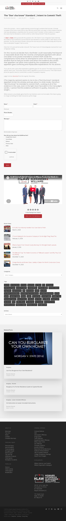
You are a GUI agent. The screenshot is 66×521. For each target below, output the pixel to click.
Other (7, 145)
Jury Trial (57, 293)
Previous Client (9, 143)
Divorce (7, 467)
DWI (24, 290)
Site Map (19, 516)
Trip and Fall (8, 454)
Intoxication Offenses (40, 435)
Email (35, 104)
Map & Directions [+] (40, 490)
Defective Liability (42, 288)
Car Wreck (38, 285)
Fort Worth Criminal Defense (12, 293)
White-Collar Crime (39, 442)
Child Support (9, 471)
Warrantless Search (9, 304)
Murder (29, 296)
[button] (61, 8)
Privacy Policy (25, 516)
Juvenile (6, 296)
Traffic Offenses (21, 302)
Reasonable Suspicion (10, 299)
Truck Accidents (9, 449)
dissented (15, 76)
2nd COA (7, 285)
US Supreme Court (49, 302)
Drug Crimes (8, 290)
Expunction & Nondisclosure (42, 449)
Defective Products (10, 456)
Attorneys (8, 431)
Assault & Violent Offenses (42, 440)
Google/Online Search (11, 137)
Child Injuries (49, 285)
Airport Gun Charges (40, 456)
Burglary (32, 18)
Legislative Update (14, 296)
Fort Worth (43, 290)
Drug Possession (17, 290)
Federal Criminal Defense (41, 451)
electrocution (30, 290)
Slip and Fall (8, 302)
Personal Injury (36, 296)
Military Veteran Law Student (42, 463)
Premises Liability (46, 296)
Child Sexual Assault (10, 288)
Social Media (9, 139)
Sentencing (31, 299)
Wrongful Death (42, 304)
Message (7, 118)
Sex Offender (46, 299)
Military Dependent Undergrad (43, 465)
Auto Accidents (9, 447)
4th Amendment (15, 285)
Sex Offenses (38, 444)
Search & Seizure (22, 299)
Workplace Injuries (32, 304)
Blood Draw (31, 285)
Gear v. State (9, 38)
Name (6, 104)
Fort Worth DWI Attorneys (46, 293)
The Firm (7, 433)
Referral (7, 141)
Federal (37, 290)
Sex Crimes (38, 299)
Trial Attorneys (30, 302)
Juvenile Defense (39, 447)
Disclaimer (14, 516)
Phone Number (8, 112)
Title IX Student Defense (41, 452)
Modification (8, 472)
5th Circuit (23, 285)
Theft (13, 302)
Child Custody (9, 469)
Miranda (23, 296)
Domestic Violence (54, 288)
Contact (7, 436)
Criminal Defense (32, 288)
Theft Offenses (38, 438)
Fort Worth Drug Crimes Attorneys (29, 293)
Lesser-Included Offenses (19, 400)
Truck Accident (39, 302)
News (7, 435)
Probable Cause (56, 296)
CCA (44, 285)
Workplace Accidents (11, 460)
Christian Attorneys (10, 438)
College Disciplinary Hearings (42, 454)
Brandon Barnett (10, 18)
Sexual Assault (55, 299)
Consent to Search (21, 288)
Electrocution (9, 453)
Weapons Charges (21, 304)
